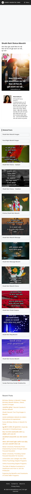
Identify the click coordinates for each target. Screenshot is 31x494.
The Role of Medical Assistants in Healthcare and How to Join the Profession (13, 468)
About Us (22, 483)
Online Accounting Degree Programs (14, 463)
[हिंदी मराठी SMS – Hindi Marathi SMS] (10, 2)
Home (8, 483)
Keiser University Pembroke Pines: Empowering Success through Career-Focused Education (15, 449)
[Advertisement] (15, 23)
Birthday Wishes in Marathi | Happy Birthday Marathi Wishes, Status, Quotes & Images (14, 402)
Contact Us (14, 483)
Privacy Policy (15, 486)
